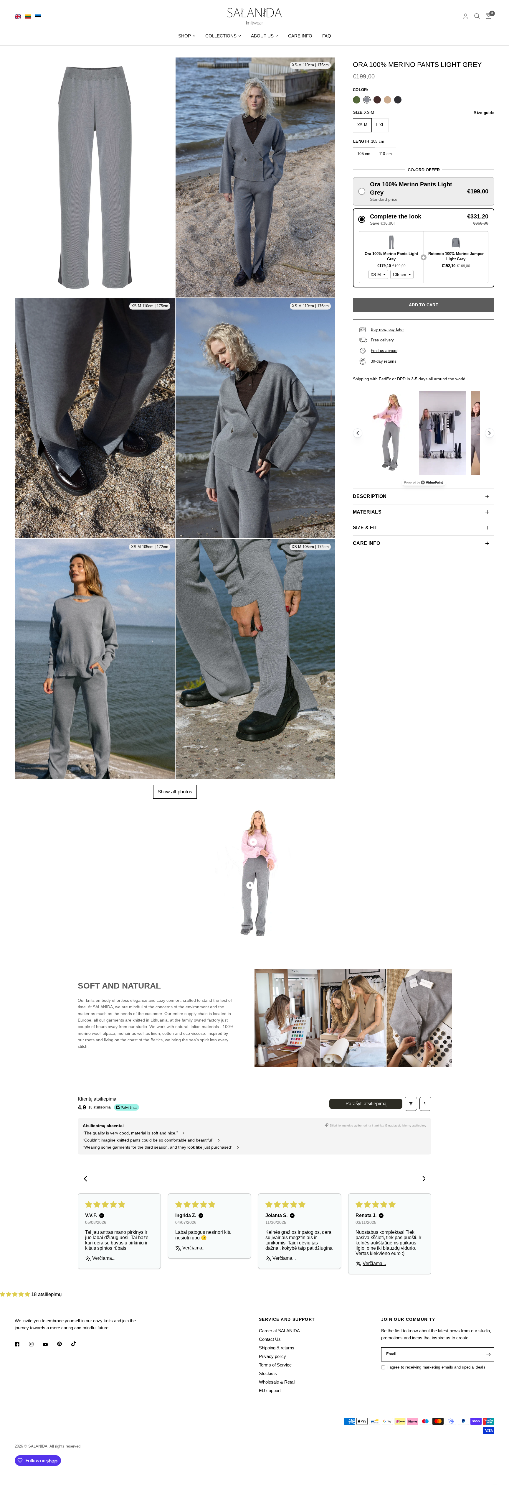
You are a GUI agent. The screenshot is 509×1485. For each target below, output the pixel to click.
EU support (270, 1390)
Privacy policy (272, 1356)
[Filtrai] (411, 1104)
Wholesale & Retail (277, 1381)
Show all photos (175, 792)
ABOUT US (262, 35)
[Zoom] (165, 79)
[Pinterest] (63, 1343)
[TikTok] (77, 1343)
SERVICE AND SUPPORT (287, 1319)
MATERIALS (367, 511)
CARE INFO (300, 35)
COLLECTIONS (221, 35)
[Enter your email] (488, 1354)
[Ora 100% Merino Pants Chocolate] (377, 99)
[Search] (477, 16)
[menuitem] (187, 35)
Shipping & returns (276, 1347)
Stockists (268, 1373)
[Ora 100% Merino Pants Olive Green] (356, 99)
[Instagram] (35, 1344)
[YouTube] (49, 1344)
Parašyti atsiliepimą (366, 1103)
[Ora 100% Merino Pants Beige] (387, 99)
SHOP (184, 35)
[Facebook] (21, 1344)
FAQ (326, 35)
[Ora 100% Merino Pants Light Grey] (367, 99)
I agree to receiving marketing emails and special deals (436, 1367)
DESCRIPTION (370, 496)
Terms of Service (275, 1364)
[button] (423, 191)
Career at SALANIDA (279, 1330)
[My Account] (465, 16)
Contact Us (270, 1339)
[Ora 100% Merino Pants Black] (397, 99)
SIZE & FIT (365, 527)
